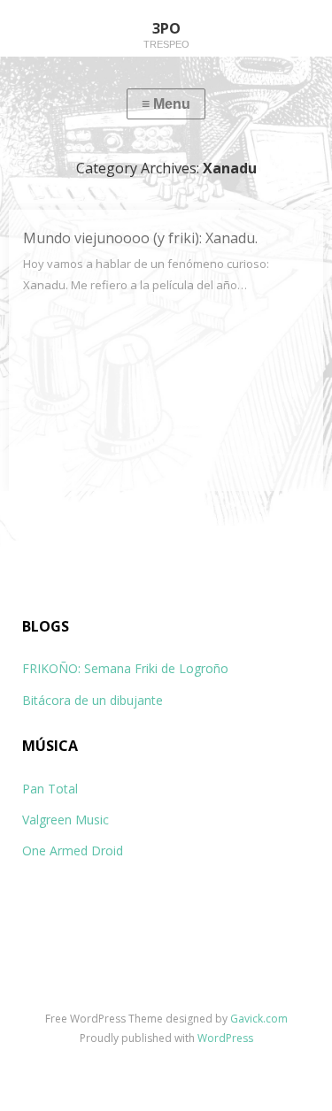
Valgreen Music (65, 819)
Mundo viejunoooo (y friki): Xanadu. (140, 238)
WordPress (225, 1038)
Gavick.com (259, 1018)
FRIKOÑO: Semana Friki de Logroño (125, 668)
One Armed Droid (72, 850)
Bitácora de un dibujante (92, 700)
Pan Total (50, 788)
